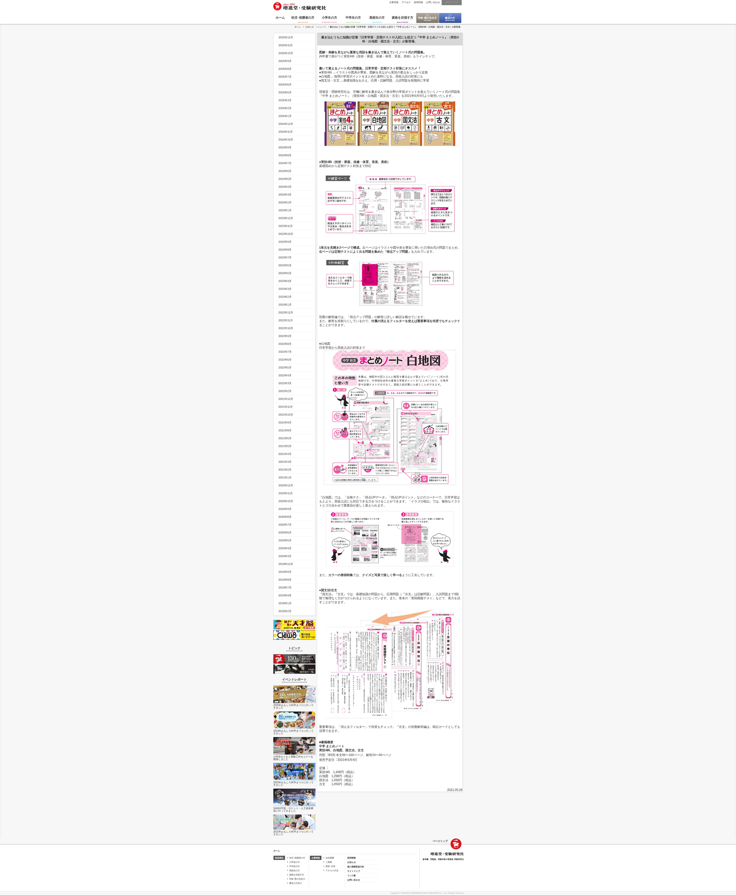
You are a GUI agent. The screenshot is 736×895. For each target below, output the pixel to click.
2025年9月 (285, 60)
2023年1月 (285, 304)
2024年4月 (285, 186)
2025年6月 (285, 84)
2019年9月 (285, 571)
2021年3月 (285, 461)
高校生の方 (377, 17)
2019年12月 (285, 563)
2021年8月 (285, 430)
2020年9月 (285, 508)
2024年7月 (285, 163)
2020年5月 (285, 540)
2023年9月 (285, 241)
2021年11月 (285, 406)
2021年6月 (285, 438)
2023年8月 (285, 249)
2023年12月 (285, 218)
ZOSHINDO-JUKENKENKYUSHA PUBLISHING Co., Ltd (423, 893)
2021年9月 (285, 422)
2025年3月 (285, 100)
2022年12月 (285, 312)
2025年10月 (285, 53)
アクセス (406, 2)
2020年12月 (285, 485)
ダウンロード (452, 2)
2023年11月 (285, 226)
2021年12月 (285, 398)
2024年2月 (285, 202)
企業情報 (393, 2)
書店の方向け (295, 883)
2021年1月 (285, 477)
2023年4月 (285, 281)
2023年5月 (285, 273)
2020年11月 (285, 493)
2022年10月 (285, 328)
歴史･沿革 (330, 866)
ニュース (322, 27)
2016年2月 (285, 611)
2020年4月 (285, 548)
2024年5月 (285, 178)
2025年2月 (285, 108)
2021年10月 (285, 414)
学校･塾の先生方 (427, 17)
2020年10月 (285, 501)
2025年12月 (285, 37)
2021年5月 (285, 446)
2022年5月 (285, 367)
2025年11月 (285, 45)
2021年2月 (285, 469)
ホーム (280, 17)
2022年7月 (285, 351)
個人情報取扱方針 (355, 866)
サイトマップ (353, 871)
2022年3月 (285, 383)
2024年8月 (285, 155)
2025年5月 (285, 92)
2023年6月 (285, 265)
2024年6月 (285, 171)
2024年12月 (285, 123)
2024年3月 (285, 194)
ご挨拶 (329, 862)
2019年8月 (285, 579)
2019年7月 (285, 587)
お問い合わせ (433, 2)
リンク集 (351, 875)
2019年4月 (285, 595)
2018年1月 (285, 603)
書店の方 (450, 17)
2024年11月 (285, 131)
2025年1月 (285, 116)
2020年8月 (285, 516)
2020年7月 (285, 524)
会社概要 (330, 858)
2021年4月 (285, 453)
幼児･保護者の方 (302, 17)
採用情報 (418, 2)
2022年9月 (285, 336)
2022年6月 (285, 359)
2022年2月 (285, 391)
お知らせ (309, 27)
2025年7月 (285, 76)
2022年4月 (285, 375)
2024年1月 (285, 210)
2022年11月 (285, 320)
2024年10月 (285, 139)
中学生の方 (353, 17)
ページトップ (440, 841)
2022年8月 (285, 343)
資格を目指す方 (402, 17)
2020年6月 (285, 532)
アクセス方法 (332, 870)
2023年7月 (285, 257)
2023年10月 (285, 233)
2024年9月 (285, 147)
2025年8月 (285, 68)
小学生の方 (329, 17)
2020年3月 (285, 556)
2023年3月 (285, 288)
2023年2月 (285, 296)
